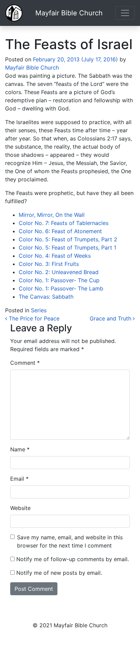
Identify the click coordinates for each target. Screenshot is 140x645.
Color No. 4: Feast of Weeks (55, 255)
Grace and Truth (111, 318)
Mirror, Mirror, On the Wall (52, 214)
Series (39, 310)
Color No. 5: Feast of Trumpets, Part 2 (68, 239)
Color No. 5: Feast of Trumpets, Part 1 (67, 247)
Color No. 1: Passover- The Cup (59, 280)
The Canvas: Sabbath (46, 296)
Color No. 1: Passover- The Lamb (61, 288)
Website (20, 508)
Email (19, 478)
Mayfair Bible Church (69, 13)
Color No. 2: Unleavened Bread (59, 272)
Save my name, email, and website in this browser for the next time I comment (70, 541)
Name (20, 449)
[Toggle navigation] (125, 13)
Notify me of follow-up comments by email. (72, 559)
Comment (25, 362)
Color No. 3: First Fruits (49, 263)
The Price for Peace (33, 318)
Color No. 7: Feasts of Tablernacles (63, 223)
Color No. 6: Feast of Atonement (60, 231)
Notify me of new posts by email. (59, 572)
